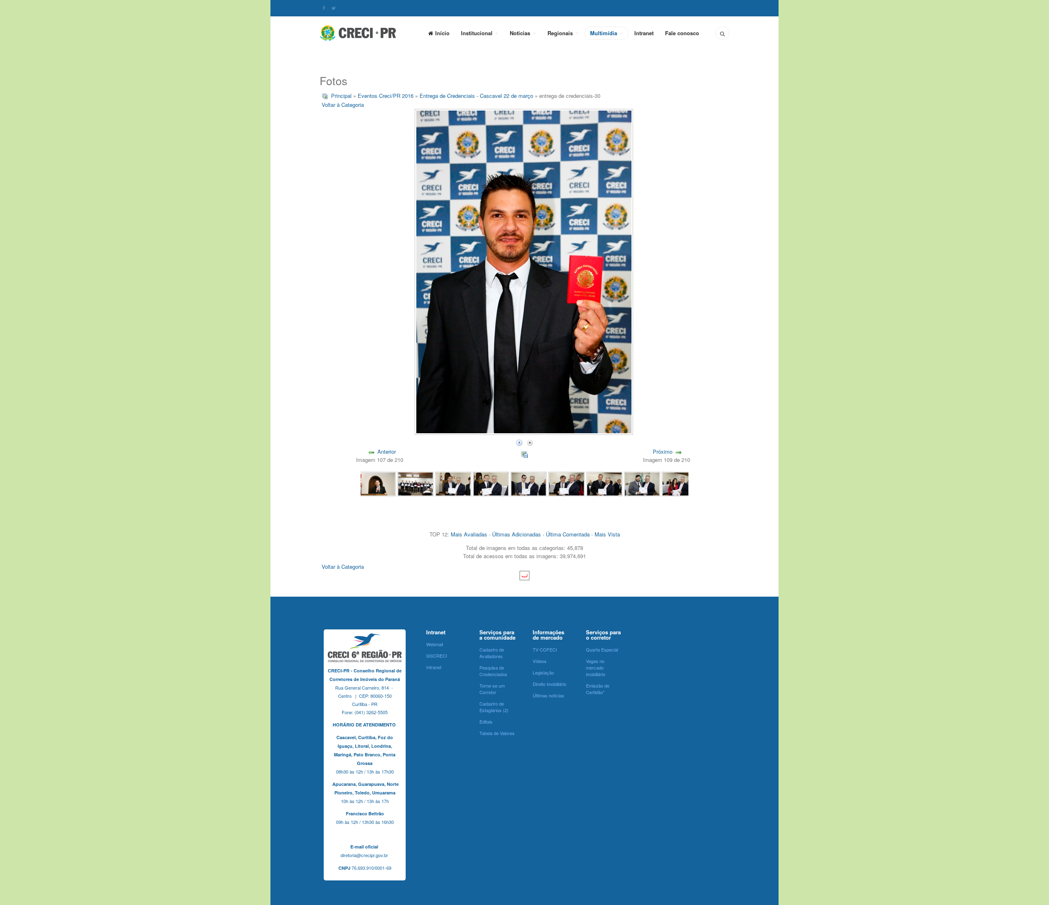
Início (442, 33)
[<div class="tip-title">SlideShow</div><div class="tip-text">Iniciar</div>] (519, 442)
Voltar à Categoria (343, 105)
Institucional (477, 33)
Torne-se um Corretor (492, 688)
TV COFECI (545, 649)
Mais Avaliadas (469, 534)
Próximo (662, 451)
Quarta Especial (602, 649)
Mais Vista (607, 534)
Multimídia (604, 33)
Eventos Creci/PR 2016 (385, 96)
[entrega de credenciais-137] (377, 483)
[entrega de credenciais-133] (529, 483)
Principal (341, 96)
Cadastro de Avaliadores (491, 652)
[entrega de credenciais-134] (491, 483)
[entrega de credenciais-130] (642, 483)
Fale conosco (682, 33)
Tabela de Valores (497, 733)
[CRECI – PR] (358, 33)
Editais (486, 721)
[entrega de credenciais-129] (680, 483)
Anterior (386, 451)
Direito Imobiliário (549, 684)
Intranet (644, 33)
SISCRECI (436, 655)
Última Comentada (568, 534)
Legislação (543, 672)
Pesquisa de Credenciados (493, 670)
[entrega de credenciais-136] (415, 483)
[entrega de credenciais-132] (566, 483)
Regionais (560, 33)
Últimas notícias (548, 695)
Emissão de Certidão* (597, 688)
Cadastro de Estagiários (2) (494, 706)
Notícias (521, 33)
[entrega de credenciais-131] (604, 483)
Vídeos (540, 661)
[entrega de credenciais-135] (453, 483)
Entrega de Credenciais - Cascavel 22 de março (476, 96)
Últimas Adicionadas (516, 534)
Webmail (434, 644)
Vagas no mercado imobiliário (595, 667)
